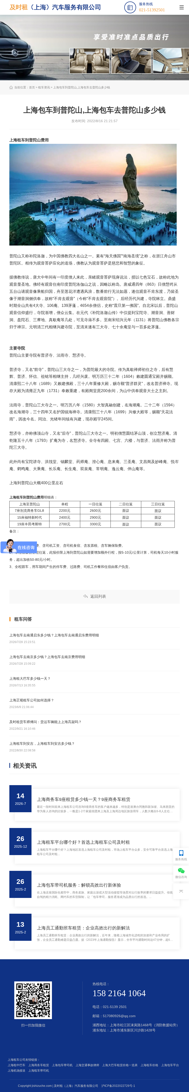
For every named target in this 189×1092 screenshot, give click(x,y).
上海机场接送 (17, 1070)
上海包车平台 (170, 1065)
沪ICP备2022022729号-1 (118, 1086)
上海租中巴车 (17, 1065)
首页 (32, 87)
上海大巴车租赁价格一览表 (120, 1065)
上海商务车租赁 (39, 1065)
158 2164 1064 (119, 993)
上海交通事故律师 (88, 1065)
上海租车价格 (150, 1065)
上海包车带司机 (63, 1065)
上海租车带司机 (39, 1070)
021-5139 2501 (115, 1007)
